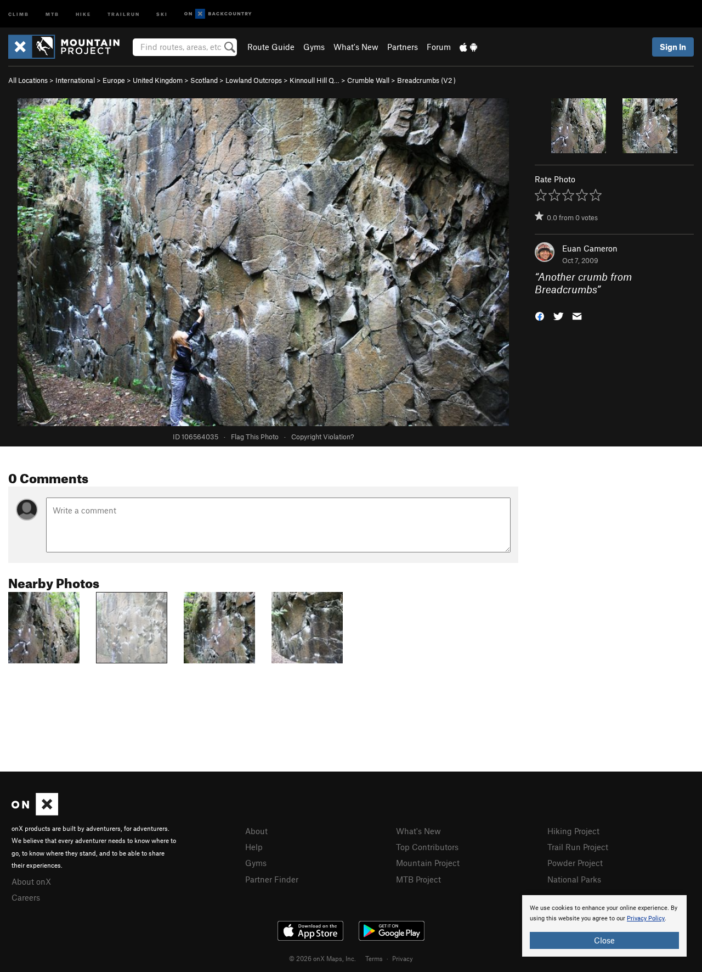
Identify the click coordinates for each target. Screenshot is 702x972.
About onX (31, 881)
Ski (162, 13)
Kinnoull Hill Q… (314, 80)
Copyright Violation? (322, 436)
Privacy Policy (646, 918)
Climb (18, 13)
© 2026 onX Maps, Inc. (322, 958)
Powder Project (575, 863)
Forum (439, 47)
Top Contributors (427, 847)
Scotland (204, 80)
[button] (540, 315)
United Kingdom (158, 80)
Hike (83, 13)
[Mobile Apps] (468, 47)
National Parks (574, 879)
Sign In (673, 47)
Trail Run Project (577, 847)
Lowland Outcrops (253, 80)
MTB (52, 13)
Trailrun (123, 13)
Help (254, 847)
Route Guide (271, 47)
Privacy (402, 958)
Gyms (314, 47)
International (75, 80)
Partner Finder (271, 879)
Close (604, 940)
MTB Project (418, 879)
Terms (374, 958)
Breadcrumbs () (426, 80)
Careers (26, 897)
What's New (355, 47)
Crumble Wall (368, 80)
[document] (604, 926)
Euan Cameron (590, 248)
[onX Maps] (35, 812)
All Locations (28, 80)
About (256, 831)
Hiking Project (573, 831)
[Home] (69, 47)
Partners (402, 47)
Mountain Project (428, 863)
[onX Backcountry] (218, 14)
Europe (114, 80)
